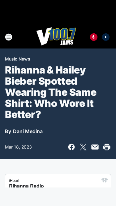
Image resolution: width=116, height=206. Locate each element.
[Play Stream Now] (106, 37)
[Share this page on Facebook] (71, 147)
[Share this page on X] (83, 147)
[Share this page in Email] (95, 147)
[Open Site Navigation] (8, 37)
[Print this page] (106, 147)
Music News (17, 58)
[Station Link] (56, 37)
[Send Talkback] (93, 37)
